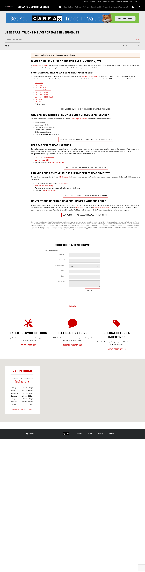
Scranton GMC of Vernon (40, 65)
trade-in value (63, 183)
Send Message (93, 291)
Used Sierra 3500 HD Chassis (44, 97)
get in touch (79, 208)
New (65, 7)
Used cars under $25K (42, 160)
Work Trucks (86, 7)
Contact (79, 433)
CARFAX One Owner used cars (44, 158)
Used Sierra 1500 (40, 88)
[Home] (10, 7)
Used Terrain (39, 99)
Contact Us (67, 215)
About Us (125, 7)
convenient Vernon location (101, 208)
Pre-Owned (78, 7)
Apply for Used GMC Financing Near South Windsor (86, 195)
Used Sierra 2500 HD (41, 92)
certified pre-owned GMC (79, 119)
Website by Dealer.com (30, 434)
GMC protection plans (49, 190)
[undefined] (72, 18)
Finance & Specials (96, 7)
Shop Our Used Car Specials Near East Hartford (85, 167)
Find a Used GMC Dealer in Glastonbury (92, 215)
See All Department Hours (22, 409)
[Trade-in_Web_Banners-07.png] (72, 18)
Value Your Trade (107, 7)
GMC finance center (65, 177)
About (90, 433)
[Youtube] (67, 433)
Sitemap (112, 433)
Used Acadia (39, 83)
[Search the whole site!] (139, 7)
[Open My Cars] (132, 7)
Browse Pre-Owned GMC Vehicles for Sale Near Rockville (85, 109)
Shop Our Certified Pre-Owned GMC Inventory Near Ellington (86, 139)
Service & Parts (117, 7)
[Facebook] (64, 433)
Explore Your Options (72, 345)
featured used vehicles (56, 162)
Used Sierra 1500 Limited (43, 90)
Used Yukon (38, 102)
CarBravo (70, 7)
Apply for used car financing (44, 186)
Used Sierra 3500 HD (41, 95)
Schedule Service (28, 345)
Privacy (100, 433)
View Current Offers (117, 349)
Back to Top (72, 306)
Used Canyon (39, 85)
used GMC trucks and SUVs (89, 77)
